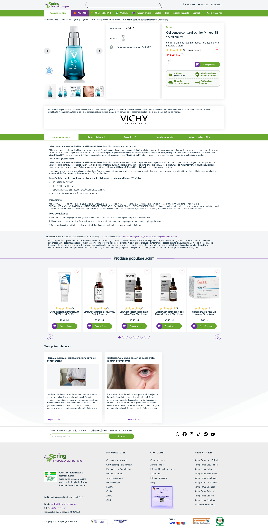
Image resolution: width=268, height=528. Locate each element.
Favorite (204, 4)
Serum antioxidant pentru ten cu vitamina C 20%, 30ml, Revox (134, 313)
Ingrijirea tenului (88, 20)
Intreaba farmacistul (164, 137)
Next (218, 337)
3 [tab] (127, 337)
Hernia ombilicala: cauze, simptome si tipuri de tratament (71, 359)
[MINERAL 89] (124, 38)
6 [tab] (138, 337)
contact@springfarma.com (64, 504)
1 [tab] (119, 337)
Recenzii (130, 137)
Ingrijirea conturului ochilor (109, 20)
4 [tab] (130, 337)
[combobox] (124, 5)
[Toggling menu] (57, 13)
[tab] (61, 137)
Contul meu (190, 4)
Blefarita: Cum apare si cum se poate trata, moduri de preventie (131, 359)
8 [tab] (145, 337)
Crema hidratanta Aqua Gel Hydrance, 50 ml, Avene (204, 313)
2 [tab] (123, 337)
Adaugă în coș (66, 326)
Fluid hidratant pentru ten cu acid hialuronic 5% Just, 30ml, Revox (169, 313)
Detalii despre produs (61, 137)
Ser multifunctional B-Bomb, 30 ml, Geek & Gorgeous (99, 313)
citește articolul (53, 419)
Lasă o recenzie (194, 50)
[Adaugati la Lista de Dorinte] (77, 271)
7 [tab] (141, 337)
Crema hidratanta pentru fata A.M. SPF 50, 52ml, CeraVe (64, 313)
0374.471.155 (59, 508)
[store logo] (64, 4)
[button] (49, 53)
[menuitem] (80, 13)
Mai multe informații (96, 137)
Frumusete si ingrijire (69, 20)
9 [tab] (149, 337)
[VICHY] (130, 28)
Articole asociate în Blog (199, 137)
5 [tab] (134, 337)
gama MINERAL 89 (168, 236)
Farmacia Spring (51, 20)
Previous (51, 337)
